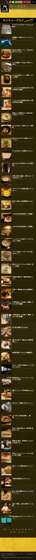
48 (16, 529)
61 (19, 532)
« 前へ (5, 529)
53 (32, 529)
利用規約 (3, 554)
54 (11, 532)
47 (13, 529)
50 (23, 529)
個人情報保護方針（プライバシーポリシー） (16, 554)
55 (14, 532)
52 (29, 529)
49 (19, 529)
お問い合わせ (30, 554)
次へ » (24, 532)
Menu (33, 2)
